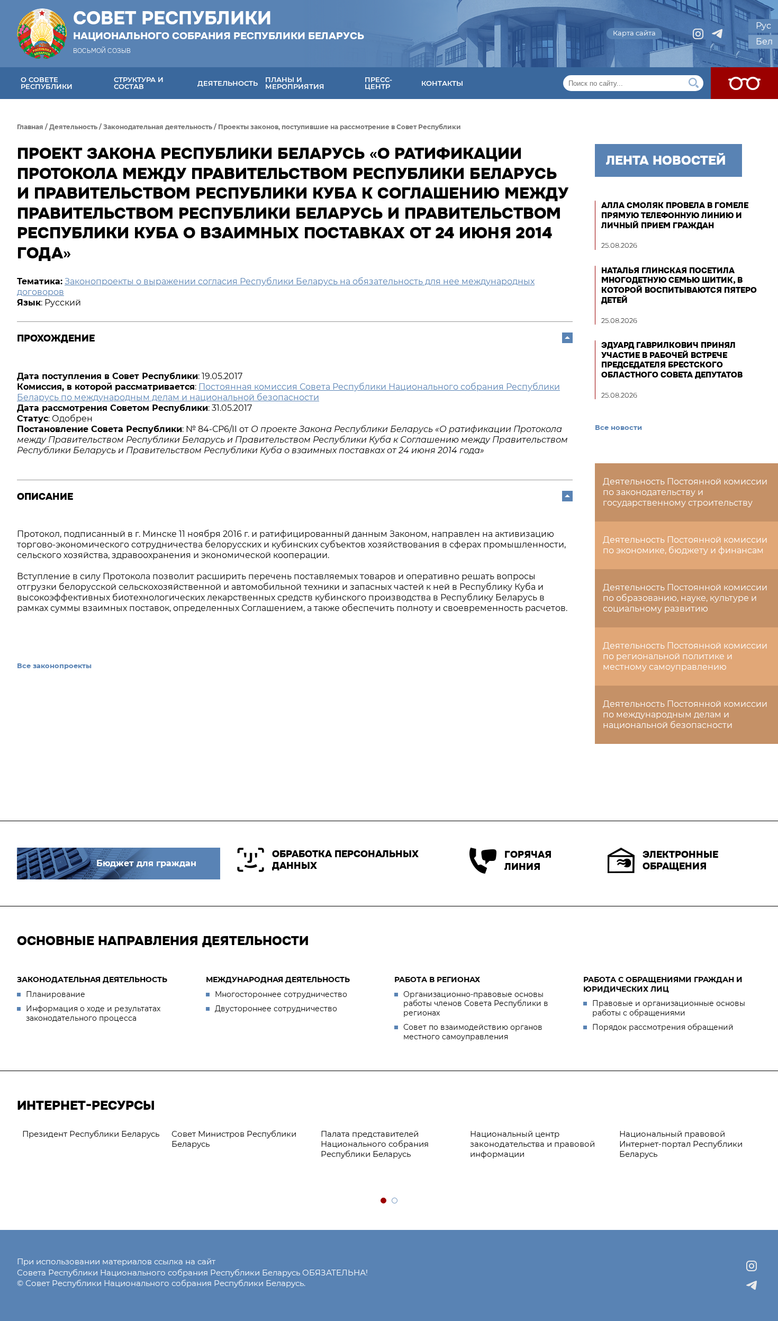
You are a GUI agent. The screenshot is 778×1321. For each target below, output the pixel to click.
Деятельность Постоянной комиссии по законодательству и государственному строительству (685, 492)
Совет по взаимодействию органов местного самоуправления (472, 1031)
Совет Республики (218, 25)
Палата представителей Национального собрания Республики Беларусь (375, 1144)
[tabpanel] (91, 1134)
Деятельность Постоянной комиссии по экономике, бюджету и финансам (685, 545)
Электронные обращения (680, 861)
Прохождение (56, 338)
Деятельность (227, 83)
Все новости (618, 427)
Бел (764, 42)
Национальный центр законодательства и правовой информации (532, 1144)
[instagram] (698, 33)
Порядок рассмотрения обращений (663, 1027)
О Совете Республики (47, 83)
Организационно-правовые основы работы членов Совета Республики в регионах (475, 1004)
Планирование (55, 994)
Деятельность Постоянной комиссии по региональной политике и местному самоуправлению (685, 656)
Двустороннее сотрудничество (276, 1008)
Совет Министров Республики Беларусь (233, 1139)
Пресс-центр (378, 83)
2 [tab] (395, 1201)
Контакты (442, 83)
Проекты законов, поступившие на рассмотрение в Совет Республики (339, 127)
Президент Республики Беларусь (90, 1134)
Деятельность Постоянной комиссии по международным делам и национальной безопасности (685, 714)
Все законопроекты (54, 665)
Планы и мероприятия (294, 83)
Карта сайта (634, 33)
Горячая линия (527, 861)
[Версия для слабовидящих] (744, 83)
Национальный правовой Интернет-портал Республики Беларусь (681, 1144)
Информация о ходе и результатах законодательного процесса (93, 1013)
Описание (45, 496)
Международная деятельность (278, 979)
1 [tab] (384, 1201)
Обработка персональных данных (345, 860)
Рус (763, 26)
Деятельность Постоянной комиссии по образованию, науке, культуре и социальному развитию (685, 598)
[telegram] (717, 33)
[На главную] (42, 33)
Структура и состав (139, 83)
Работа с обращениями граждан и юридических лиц (663, 984)
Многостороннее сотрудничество (281, 994)
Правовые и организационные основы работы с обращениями (668, 1008)
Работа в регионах (437, 979)
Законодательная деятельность (157, 127)
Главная (30, 127)
